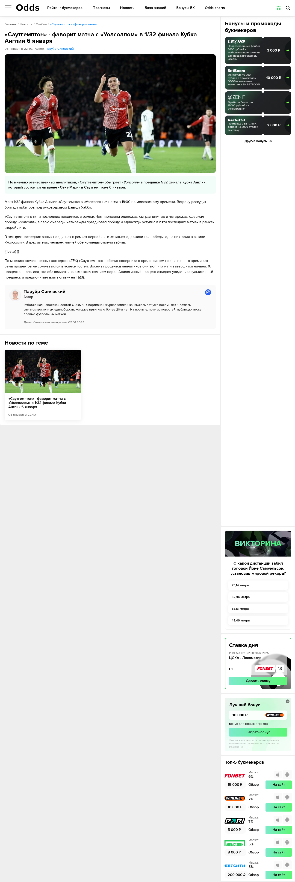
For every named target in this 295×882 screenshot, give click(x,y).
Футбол (41, 24)
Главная (11, 24)
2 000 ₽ (273, 125)
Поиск (287, 7)
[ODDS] (27, 7)
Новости (127, 8)
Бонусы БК (185, 8)
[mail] (208, 292)
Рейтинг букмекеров (65, 8)
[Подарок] (278, 7)
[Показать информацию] (287, 701)
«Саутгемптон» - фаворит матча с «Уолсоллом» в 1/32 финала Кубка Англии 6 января (37, 403)
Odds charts (215, 8)
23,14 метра (240, 585)
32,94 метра (241, 597)
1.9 (280, 668)
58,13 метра (240, 609)
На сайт (279, 785)
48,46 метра (241, 620)
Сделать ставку (258, 681)
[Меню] (8, 8)
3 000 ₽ (273, 50)
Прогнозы (101, 8)
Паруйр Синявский (59, 49)
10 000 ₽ (273, 77)
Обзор (253, 785)
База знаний (155, 8)
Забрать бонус (258, 732)
